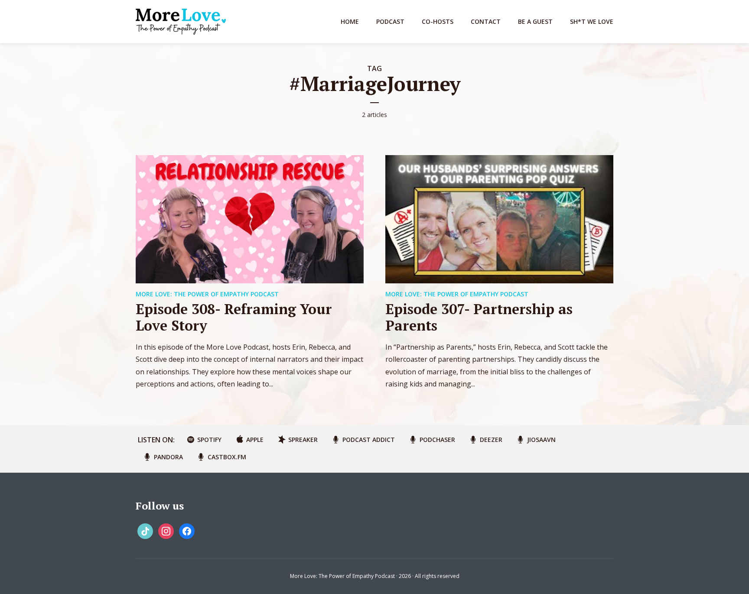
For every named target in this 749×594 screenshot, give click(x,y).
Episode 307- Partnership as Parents (479, 317)
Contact (486, 21)
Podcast (390, 21)
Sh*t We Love (591, 21)
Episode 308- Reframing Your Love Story (234, 317)
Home (350, 21)
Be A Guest (535, 21)
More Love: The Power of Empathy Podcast (207, 294)
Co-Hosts (437, 21)
